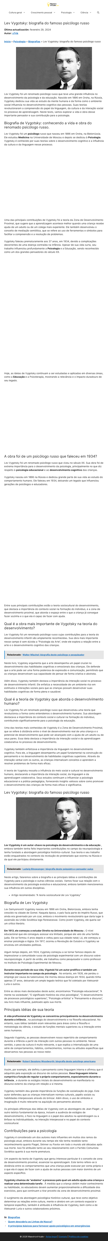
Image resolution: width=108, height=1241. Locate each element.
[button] (98, 12)
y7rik (15, 33)
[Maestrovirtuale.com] (53, 4)
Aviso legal (51, 1236)
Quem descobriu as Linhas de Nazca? (30, 1221)
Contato (63, 1236)
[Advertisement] (54, 169)
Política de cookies (78, 1236)
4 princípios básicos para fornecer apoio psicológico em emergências (49, 1225)
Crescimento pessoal (41, 12)
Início (7, 41)
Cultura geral (15, 12)
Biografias (34, 41)
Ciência (84, 12)
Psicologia (66, 12)
